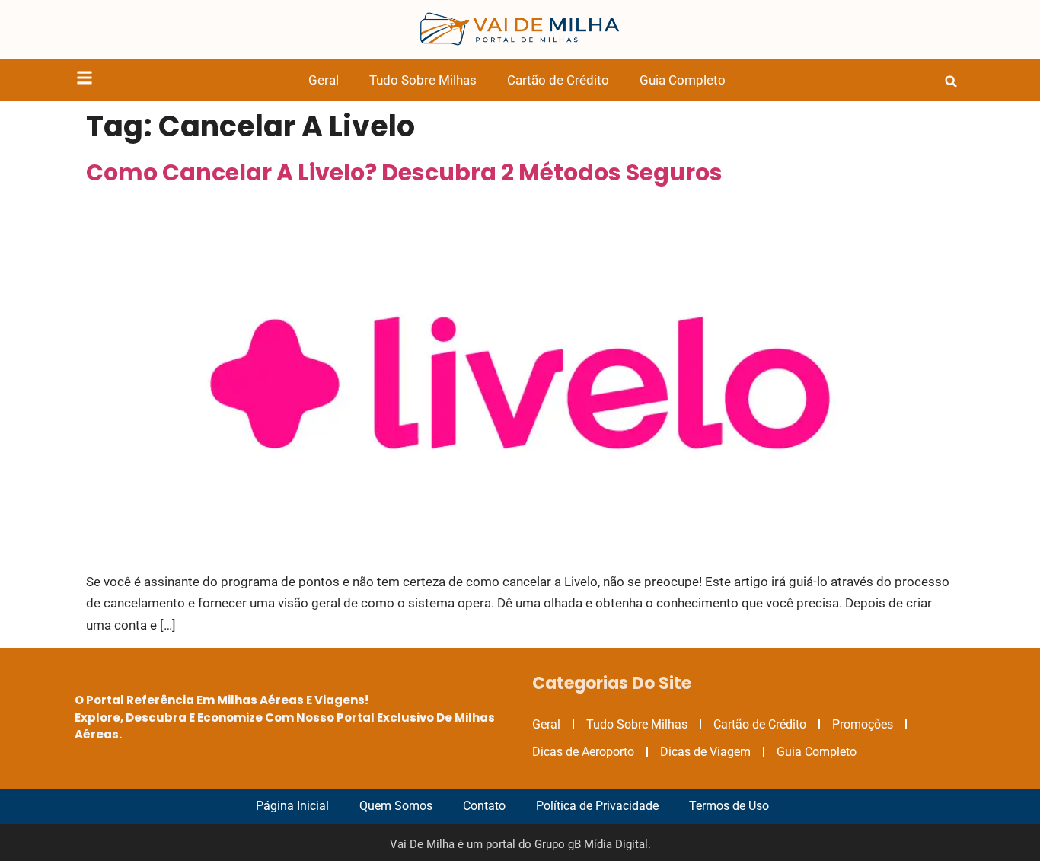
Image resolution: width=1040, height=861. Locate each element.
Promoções (862, 724)
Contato (484, 806)
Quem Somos (395, 806)
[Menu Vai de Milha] (84, 80)
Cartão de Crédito (558, 80)
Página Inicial (292, 806)
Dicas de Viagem (705, 752)
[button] (951, 81)
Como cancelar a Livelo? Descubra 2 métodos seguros (404, 172)
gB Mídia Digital (608, 844)
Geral (323, 80)
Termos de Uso (729, 806)
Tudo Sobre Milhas (423, 80)
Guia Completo (683, 80)
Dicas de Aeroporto (583, 752)
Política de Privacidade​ (597, 806)
